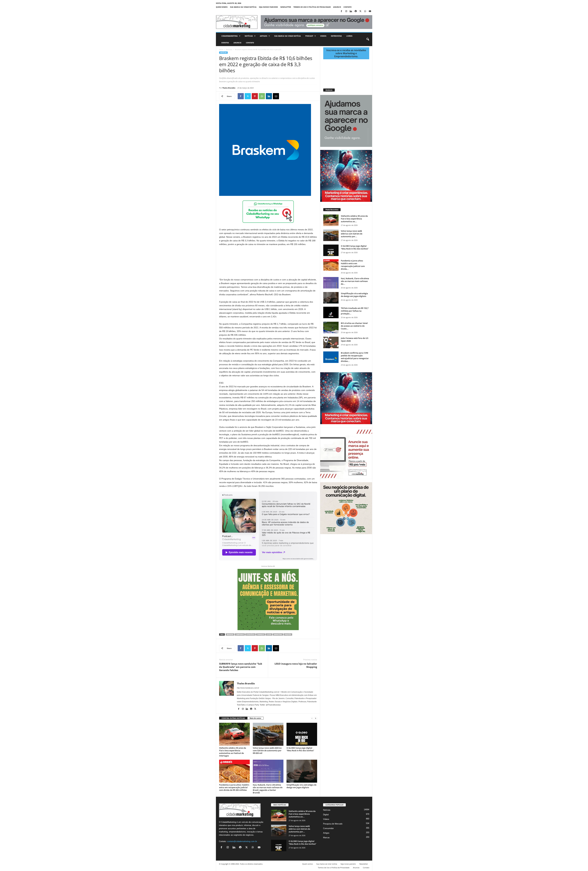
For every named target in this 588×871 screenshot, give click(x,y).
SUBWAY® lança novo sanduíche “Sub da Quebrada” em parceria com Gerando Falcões (240, 667)
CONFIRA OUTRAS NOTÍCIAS (233, 718)
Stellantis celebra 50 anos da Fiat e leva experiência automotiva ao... (354, 219)
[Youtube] (370, 11)
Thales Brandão (228, 88)
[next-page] (315, 718)
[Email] (276, 96)
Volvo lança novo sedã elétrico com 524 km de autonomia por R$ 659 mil (267, 750)
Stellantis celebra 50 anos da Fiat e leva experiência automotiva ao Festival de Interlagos (232, 752)
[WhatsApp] (365, 11)
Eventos (225, 42)
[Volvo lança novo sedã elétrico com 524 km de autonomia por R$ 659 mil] (268, 734)
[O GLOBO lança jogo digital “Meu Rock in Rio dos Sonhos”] (301, 734)
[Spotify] (356, 11)
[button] (367, 39)
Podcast (309, 36)
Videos (323, 36)
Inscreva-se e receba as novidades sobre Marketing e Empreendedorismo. (346, 53)
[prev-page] (311, 718)
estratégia (250, 634)
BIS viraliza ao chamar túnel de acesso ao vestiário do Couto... (354, 326)
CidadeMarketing (229, 36)
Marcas (326, 837)
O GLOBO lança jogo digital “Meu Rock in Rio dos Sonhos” (300, 749)
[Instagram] (346, 11)
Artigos (263, 36)
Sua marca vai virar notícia (243, 7)
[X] (360, 11)
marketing (278, 634)
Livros (349, 36)
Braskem (230, 634)
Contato (347, 7)
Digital (326, 814)
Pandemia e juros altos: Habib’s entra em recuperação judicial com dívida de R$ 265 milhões (234, 787)
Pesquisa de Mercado (332, 824)
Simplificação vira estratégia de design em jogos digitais (301, 786)
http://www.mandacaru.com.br (248, 688)
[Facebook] (341, 11)
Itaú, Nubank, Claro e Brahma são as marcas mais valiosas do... (355, 281)
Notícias (249, 36)
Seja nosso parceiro (268, 7)
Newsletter (285, 7)
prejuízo (288, 634)
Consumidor (328, 828)
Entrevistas (336, 36)
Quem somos (222, 7)
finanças (260, 634)
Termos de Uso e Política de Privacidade (312, 7)
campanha (240, 634)
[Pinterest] (255, 96)
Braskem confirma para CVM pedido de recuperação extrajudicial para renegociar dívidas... (355, 356)
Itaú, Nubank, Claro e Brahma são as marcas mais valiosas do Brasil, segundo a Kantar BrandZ (268, 788)
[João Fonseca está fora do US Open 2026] (331, 342)
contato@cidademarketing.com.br (242, 841)
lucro (269, 634)
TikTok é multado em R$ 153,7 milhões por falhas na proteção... (354, 311)
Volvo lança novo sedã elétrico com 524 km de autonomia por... (351, 234)
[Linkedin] (351, 11)
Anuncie (337, 7)
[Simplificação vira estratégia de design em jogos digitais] (301, 771)
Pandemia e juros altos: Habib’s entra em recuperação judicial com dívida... (353, 264)
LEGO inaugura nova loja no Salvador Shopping (296, 665)
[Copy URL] (290, 96)
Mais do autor (255, 718)
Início (221, 49)
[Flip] (283, 96)
